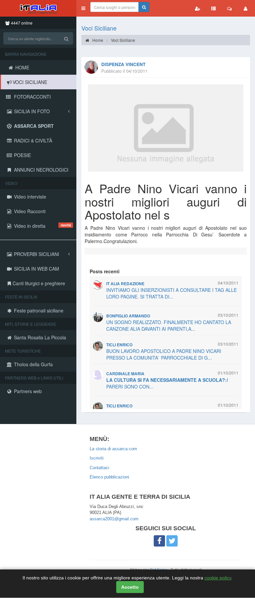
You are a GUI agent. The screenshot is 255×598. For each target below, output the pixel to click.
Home (97, 40)
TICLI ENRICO (119, 345)
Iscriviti (97, 458)
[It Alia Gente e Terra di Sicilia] (38, 8)
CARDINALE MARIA (125, 374)
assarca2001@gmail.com (114, 518)
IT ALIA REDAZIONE (125, 284)
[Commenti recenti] (229, 8)
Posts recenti (105, 271)
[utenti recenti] (198, 8)
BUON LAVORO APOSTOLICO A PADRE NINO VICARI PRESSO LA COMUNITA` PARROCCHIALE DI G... (163, 354)
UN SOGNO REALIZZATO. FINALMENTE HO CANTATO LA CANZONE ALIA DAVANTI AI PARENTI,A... (168, 325)
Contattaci (99, 467)
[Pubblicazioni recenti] (213, 8)
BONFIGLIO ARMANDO (128, 316)
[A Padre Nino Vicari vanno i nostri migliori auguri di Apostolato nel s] (166, 128)
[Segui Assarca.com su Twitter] (172, 541)
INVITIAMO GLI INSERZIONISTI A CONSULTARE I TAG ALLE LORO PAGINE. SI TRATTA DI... (171, 293)
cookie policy (218, 577)
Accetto (130, 587)
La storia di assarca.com (113, 448)
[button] (83, 8)
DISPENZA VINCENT (123, 64)
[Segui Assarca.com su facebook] (159, 541)
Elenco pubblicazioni (109, 476)
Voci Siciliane (99, 28)
